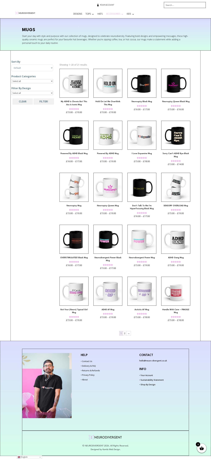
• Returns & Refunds (90, 370)
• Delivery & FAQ (88, 365)
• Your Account (146, 375)
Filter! (43, 101)
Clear (22, 101)
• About (84, 379)
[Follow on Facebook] (196, 14)
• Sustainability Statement (151, 379)
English (23, 457)
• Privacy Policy (88, 375)
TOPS (88, 14)
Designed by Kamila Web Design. (105, 449)
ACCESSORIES (113, 14)
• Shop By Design (147, 384)
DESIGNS (77, 14)
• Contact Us (86, 361)
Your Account (107, 5)
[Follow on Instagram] (203, 14)
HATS (100, 14)
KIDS (129, 14)
